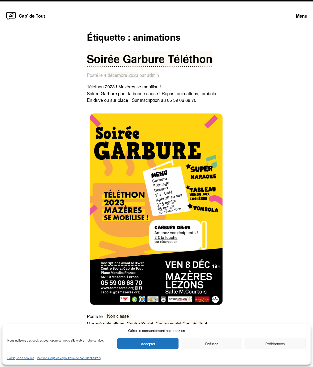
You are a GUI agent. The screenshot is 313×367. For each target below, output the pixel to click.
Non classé (118, 316)
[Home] (11, 19)
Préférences (275, 343)
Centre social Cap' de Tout (181, 323)
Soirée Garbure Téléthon (149, 58)
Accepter (148, 343)
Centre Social (140, 323)
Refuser (211, 343)
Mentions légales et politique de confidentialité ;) (69, 358)
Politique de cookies (20, 358)
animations (113, 323)
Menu (301, 15)
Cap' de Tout (32, 15)
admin (153, 75)
